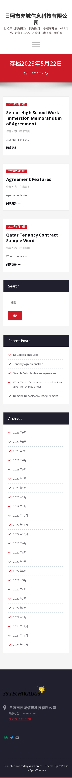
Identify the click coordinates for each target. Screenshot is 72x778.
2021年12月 (20, 626)
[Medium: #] (6, 738)
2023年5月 (19, 469)
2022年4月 (19, 589)
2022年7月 (19, 562)
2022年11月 (20, 525)
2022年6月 (19, 571)
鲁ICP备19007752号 (20, 719)
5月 (47, 73)
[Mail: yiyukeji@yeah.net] (17, 738)
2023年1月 (19, 506)
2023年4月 (19, 478)
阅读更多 (11, 148)
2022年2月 (19, 608)
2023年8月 (19, 442)
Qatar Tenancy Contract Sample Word (32, 237)
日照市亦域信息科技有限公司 (36, 19)
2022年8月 (19, 552)
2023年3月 (19, 488)
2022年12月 (20, 515)
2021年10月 (20, 645)
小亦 (14, 131)
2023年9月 (19, 432)
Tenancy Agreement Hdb (28, 364)
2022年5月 (19, 580)
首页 (25, 73)
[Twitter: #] (12, 738)
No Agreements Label (26, 354)
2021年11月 (20, 635)
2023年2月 (19, 497)
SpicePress (61, 766)
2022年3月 (19, 598)
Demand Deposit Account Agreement (35, 396)
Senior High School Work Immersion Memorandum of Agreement (34, 118)
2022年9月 (19, 543)
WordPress (36, 766)
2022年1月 (19, 617)
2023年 (36, 73)
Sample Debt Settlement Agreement (35, 373)
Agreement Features (28, 179)
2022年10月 (20, 534)
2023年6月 (19, 460)
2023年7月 (19, 451)
